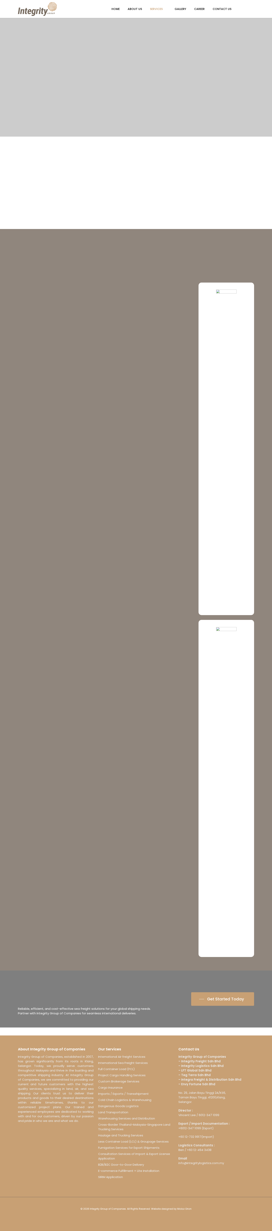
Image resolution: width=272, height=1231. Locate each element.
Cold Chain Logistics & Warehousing (124, 1100)
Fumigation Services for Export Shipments (128, 1148)
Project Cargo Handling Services (122, 1075)
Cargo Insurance (110, 1087)
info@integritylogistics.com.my (201, 1163)
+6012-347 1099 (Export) (196, 1128)
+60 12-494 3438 (199, 1150)
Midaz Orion (184, 1208)
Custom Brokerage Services (118, 1081)
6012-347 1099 (209, 1115)
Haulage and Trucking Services (120, 1135)
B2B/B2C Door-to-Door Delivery (121, 1165)
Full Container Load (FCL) (116, 1069)
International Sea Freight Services (123, 1063)
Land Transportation (113, 1112)
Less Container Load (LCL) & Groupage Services (133, 1141)
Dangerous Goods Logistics (118, 1106)
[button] (222, 999)
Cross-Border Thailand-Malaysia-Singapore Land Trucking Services (134, 1126)
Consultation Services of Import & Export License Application (134, 1156)
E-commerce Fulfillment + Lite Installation (128, 1171)
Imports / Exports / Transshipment (123, 1094)
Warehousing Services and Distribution (126, 1118)
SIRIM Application (110, 1177)
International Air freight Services (121, 1057)
